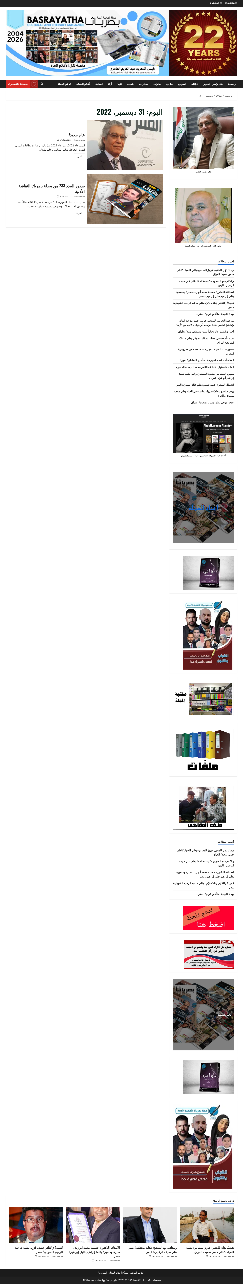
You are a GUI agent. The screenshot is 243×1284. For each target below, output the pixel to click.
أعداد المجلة (203, 508)
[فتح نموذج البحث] (42, 84)
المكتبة (99, 84)
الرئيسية (232, 84)
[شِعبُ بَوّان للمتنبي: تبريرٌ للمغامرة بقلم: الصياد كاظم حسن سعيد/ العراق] (207, 1225)
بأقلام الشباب (83, 84)
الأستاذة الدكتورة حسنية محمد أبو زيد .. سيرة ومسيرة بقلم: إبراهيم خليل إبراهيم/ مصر (205, 294)
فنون (119, 84)
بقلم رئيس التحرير (213, 84)
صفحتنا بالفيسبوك (18, 84)
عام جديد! (125, 145)
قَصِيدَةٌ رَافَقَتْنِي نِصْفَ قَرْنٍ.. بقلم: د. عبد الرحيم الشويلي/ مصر (39, 1249)
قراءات (195, 84)
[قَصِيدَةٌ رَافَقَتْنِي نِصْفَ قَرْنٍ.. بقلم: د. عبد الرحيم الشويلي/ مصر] (36, 1225)
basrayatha (79, 139)
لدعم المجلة (64, 84)
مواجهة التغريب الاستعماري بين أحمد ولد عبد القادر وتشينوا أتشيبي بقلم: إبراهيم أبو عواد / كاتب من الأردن (205, 322)
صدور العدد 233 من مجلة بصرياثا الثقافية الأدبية (125, 199)
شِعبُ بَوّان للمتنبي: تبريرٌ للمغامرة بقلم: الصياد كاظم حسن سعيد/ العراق (210, 1249)
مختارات (143, 84)
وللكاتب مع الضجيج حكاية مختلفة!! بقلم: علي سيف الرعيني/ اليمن (152, 1249)
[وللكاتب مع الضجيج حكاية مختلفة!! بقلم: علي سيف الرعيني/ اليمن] (150, 1225)
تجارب (169, 84)
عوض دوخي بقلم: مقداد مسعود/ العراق (212, 402)
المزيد (78, 157)
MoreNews (154, 1280)
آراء (110, 84)
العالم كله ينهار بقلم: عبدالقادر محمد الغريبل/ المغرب (205, 367)
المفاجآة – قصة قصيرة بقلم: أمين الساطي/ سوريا (207, 360)
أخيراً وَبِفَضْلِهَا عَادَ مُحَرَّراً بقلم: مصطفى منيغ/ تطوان (206, 331)
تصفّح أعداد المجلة (118, 1272)
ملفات (130, 84)
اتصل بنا (102, 1272)
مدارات (157, 84)
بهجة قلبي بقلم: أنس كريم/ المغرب (215, 314)
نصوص (182, 84)
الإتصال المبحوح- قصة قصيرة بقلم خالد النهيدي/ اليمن (205, 384)
